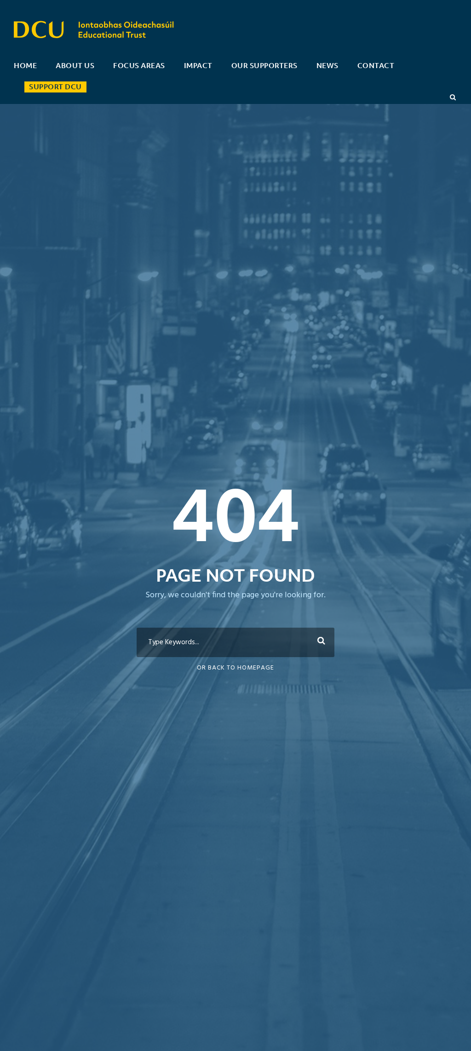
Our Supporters (264, 65)
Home (25, 65)
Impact (198, 65)
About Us (75, 65)
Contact (376, 65)
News (327, 65)
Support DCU (55, 86)
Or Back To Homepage (235, 668)
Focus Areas (139, 65)
